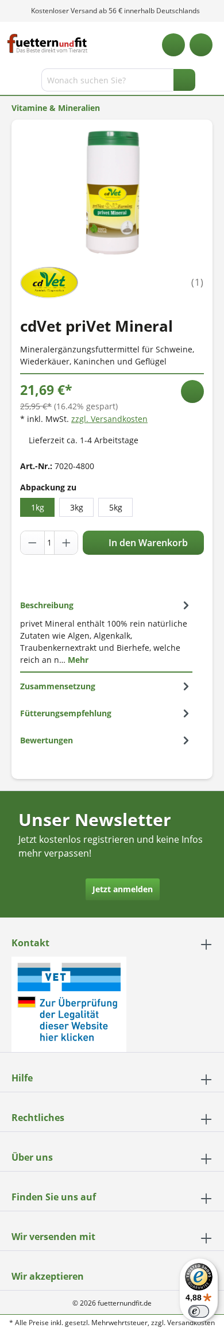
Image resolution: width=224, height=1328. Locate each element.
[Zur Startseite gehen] (47, 43)
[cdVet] (49, 281)
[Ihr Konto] (201, 44)
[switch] (198, 1311)
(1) (197, 282)
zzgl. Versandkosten (109, 418)
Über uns (32, 1157)
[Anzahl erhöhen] (66, 542)
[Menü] (10, 82)
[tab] (106, 632)
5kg (115, 507)
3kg (76, 507)
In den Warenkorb (147, 542)
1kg (37, 507)
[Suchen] (184, 79)
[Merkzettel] (173, 44)
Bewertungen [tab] (46, 740)
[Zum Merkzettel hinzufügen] (192, 391)
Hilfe (22, 1078)
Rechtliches (37, 1117)
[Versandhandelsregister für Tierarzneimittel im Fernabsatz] (68, 1003)
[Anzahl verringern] (33, 542)
